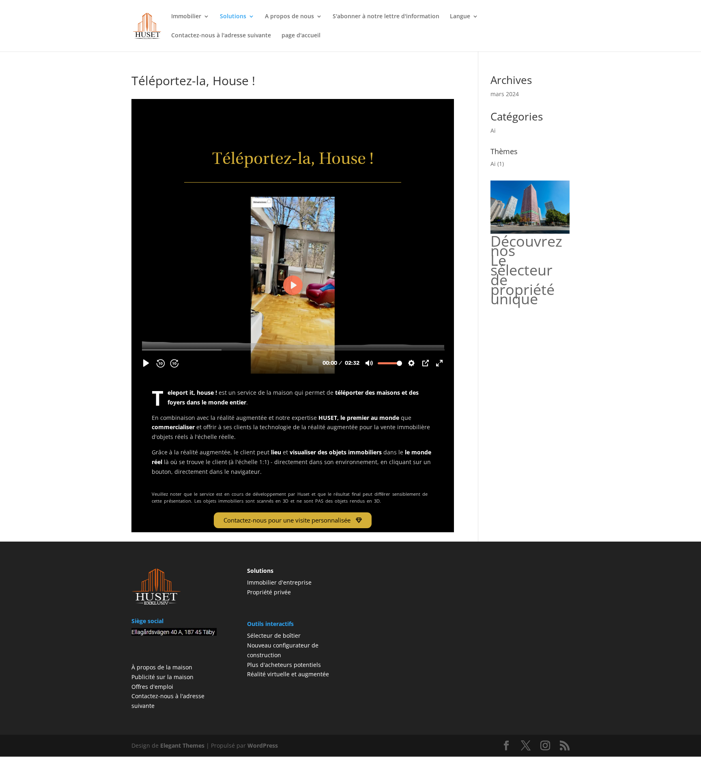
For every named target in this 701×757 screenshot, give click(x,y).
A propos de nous (289, 16)
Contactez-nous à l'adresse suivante (221, 35)
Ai (493, 130)
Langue (460, 16)
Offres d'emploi (152, 686)
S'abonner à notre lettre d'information (386, 16)
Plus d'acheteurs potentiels (284, 665)
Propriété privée (269, 592)
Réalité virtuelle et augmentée (288, 674)
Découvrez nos (526, 246)
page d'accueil (301, 35)
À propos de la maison (161, 667)
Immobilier (186, 16)
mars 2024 (504, 94)
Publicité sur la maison (162, 677)
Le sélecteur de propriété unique (522, 279)
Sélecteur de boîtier (274, 635)
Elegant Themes (182, 745)
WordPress (262, 745)
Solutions (233, 16)
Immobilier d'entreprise (279, 582)
